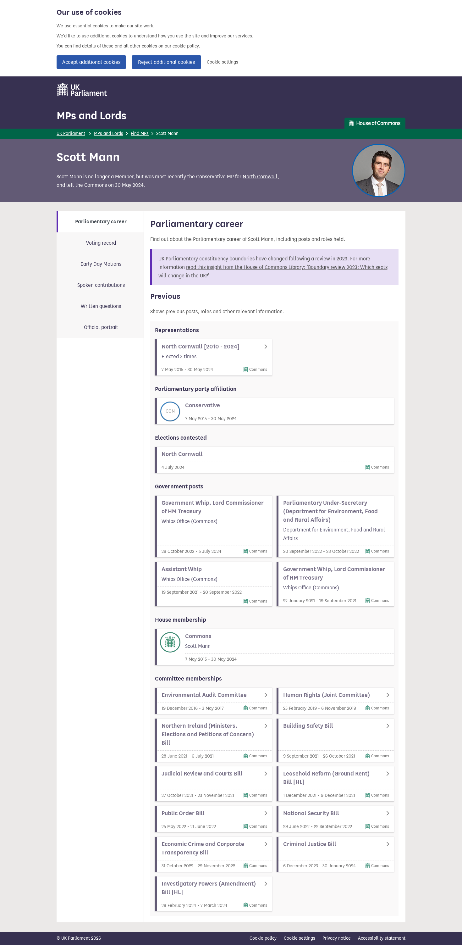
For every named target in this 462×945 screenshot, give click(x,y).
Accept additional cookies (91, 62)
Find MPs (140, 133)
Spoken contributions (101, 285)
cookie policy (186, 46)
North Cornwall (260, 177)
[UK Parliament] (82, 90)
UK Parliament (71, 133)
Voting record (101, 243)
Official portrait (101, 327)
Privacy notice (336, 938)
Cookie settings (222, 62)
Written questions (101, 306)
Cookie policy (263, 938)
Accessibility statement (381, 938)
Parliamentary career (101, 222)
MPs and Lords (91, 115)
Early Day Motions (100, 264)
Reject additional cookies (166, 62)
